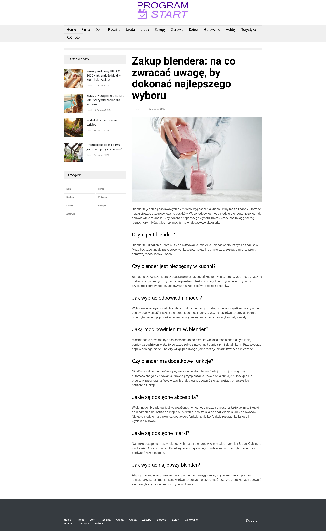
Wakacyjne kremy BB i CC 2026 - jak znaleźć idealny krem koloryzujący (104, 75)
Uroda (130, 30)
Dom (99, 30)
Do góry (251, 520)
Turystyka (248, 30)
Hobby (231, 30)
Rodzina (114, 30)
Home (71, 30)
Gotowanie (212, 30)
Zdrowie (177, 30)
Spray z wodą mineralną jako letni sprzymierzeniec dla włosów (105, 100)
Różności (74, 37)
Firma (86, 30)
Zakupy (160, 30)
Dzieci (193, 30)
